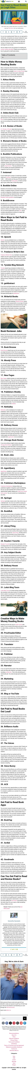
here (2, 119)
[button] (19, 1)
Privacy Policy (14, 1040)
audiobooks (9, 672)
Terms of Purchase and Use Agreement (14, 1045)
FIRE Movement (11, 1007)
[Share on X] (8, 32)
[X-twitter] (10, 1023)
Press (14, 1036)
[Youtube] (21, 1023)
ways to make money (19, 71)
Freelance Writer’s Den (6, 255)
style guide (14, 180)
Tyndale (3, 268)
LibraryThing (15, 532)
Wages (14, 1065)
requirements (8, 166)
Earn (14, 1056)
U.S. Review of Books (6, 129)
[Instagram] (17, 1023)
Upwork (3, 240)
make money (18, 624)
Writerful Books (19, 301)
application (11, 437)
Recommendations (14, 1033)
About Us (14, 1035)
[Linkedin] (24, 1023)
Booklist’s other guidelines (7, 197)
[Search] (25, 1018)
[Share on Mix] (19, 32)
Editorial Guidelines (14, 1038)
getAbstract (16, 293)
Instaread (8, 177)
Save (14, 1063)
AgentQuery (4, 471)
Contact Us (14, 1049)
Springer (3, 501)
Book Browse (4, 350)
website (14, 403)
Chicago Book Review (6, 445)
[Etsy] (3, 1023)
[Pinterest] (14, 1023)
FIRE (14, 1058)
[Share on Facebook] (3, 32)
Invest (14, 1059)
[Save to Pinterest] (14, 32)
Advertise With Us (14, 1050)
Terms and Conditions (14, 1042)
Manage (14, 1061)
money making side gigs (7, 49)
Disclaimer (11, 28)
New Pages (3, 378)
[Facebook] (6, 1023)
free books (14, 900)
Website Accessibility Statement (14, 1047)
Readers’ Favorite (5, 544)
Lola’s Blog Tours (5, 590)
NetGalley (3, 410)
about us (8, 1010)
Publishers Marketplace (7, 486)
